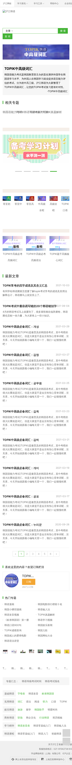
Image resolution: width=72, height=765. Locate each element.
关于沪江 (52, 744)
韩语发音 (33, 693)
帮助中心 (54, 3)
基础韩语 (9, 693)
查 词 (7, 36)
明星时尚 (52, 709)
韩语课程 (9, 733)
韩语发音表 (24, 725)
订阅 (28, 581)
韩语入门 (43, 733)
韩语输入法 (60, 725)
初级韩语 (56, 733)
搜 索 (63, 30)
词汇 (20, 701)
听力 (45, 701)
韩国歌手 (39, 709)
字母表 (21, 693)
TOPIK (63, 701)
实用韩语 (9, 701)
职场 (20, 717)
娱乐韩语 (9, 709)
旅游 (20, 709)
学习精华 (9, 725)
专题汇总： (12, 681)
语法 (28, 701)
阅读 (36, 701)
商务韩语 (9, 717)
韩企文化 (31, 717)
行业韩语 (44, 717)
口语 (53, 701)
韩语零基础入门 (42, 725)
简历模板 (57, 717)
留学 (28, 709)
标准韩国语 (48, 693)
